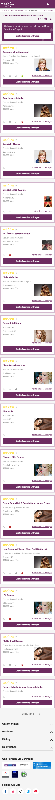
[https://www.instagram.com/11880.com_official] (13, 791)
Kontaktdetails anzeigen (42, 75)
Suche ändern (48, 10)
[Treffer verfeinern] (40, 19)
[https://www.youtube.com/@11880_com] (36, 791)
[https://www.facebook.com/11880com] (5, 791)
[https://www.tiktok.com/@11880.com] (20, 791)
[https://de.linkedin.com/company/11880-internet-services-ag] (28, 791)
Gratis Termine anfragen (27, 35)
